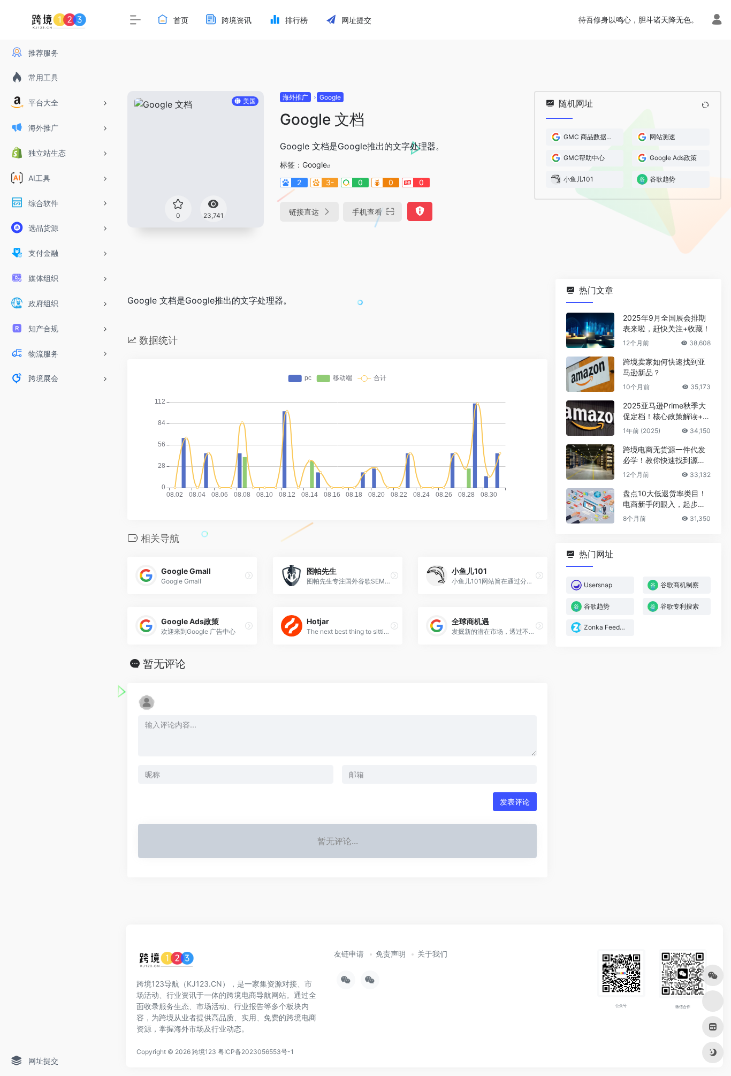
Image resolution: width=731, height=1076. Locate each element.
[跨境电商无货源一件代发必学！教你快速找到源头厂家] (590, 462)
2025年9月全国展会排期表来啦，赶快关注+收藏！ (666, 323)
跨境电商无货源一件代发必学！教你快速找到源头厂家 (664, 455)
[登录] (716, 21)
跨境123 (204, 1052)
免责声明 (391, 953)
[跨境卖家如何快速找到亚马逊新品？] (590, 374)
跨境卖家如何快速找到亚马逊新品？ (664, 367)
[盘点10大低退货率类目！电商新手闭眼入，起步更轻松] (590, 506)
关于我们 (432, 953)
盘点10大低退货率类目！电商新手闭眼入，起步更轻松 (664, 499)
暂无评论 (164, 663)
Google (330, 97)
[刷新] (705, 105)
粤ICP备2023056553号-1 (256, 1052)
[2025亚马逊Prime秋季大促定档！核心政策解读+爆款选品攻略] (590, 418)
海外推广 (295, 97)
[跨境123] (166, 962)
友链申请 (349, 953)
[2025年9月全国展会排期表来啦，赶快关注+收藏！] (590, 330)
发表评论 (515, 801)
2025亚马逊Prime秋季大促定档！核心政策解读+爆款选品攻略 (666, 411)
